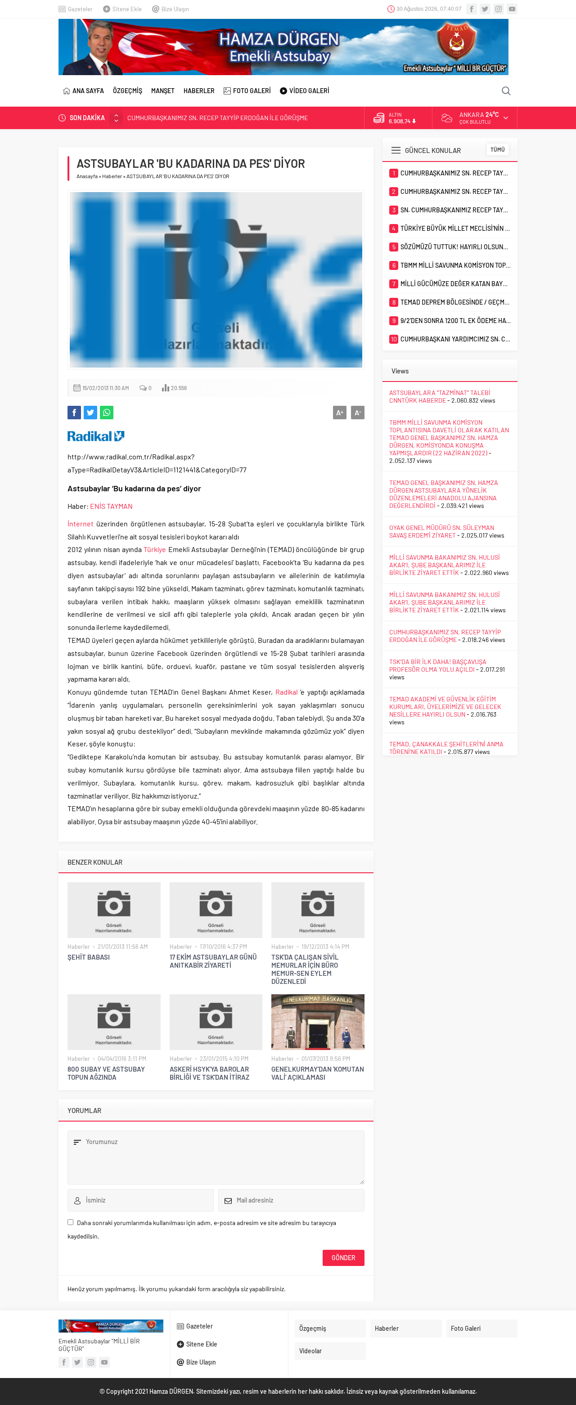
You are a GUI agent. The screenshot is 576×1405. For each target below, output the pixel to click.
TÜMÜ (497, 149)
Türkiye (155, 549)
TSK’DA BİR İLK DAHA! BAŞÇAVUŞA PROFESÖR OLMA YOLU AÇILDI (437, 665)
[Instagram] (498, 9)
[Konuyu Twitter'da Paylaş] (90, 412)
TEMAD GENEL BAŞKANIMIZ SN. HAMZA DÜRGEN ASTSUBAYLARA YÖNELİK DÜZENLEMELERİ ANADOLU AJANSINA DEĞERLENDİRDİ (443, 494)
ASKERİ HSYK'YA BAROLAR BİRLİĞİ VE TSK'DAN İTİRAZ (209, 1073)
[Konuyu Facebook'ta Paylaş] (74, 412)
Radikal (286, 691)
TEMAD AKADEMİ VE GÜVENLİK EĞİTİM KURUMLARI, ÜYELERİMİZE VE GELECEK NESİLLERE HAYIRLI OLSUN (445, 706)
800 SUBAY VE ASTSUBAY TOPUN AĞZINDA (106, 1073)
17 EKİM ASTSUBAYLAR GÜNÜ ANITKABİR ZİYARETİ (213, 961)
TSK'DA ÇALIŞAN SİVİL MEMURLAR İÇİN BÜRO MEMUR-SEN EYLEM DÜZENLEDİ (305, 969)
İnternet (81, 523)
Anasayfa (87, 176)
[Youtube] (512, 9)
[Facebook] (471, 9)
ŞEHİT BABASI (89, 957)
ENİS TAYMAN (111, 506)
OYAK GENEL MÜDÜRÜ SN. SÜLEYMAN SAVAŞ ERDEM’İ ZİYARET (441, 531)
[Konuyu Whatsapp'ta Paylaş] (106, 412)
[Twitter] (485, 9)
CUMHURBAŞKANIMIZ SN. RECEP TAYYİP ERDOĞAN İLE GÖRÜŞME (217, 117)
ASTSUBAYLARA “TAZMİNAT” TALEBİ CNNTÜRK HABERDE (439, 396)
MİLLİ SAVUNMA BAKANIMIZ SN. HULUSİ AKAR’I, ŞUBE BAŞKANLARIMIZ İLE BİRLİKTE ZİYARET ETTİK (444, 564)
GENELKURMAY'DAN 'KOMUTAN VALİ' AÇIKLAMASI (317, 1073)
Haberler (112, 176)
